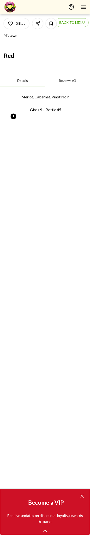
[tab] (22, 80)
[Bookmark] (51, 23)
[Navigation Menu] (83, 7)
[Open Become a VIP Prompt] (45, 531)
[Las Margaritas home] (25, 7)
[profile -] (71, 7)
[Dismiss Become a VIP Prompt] (82, 496)
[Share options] (37, 23)
